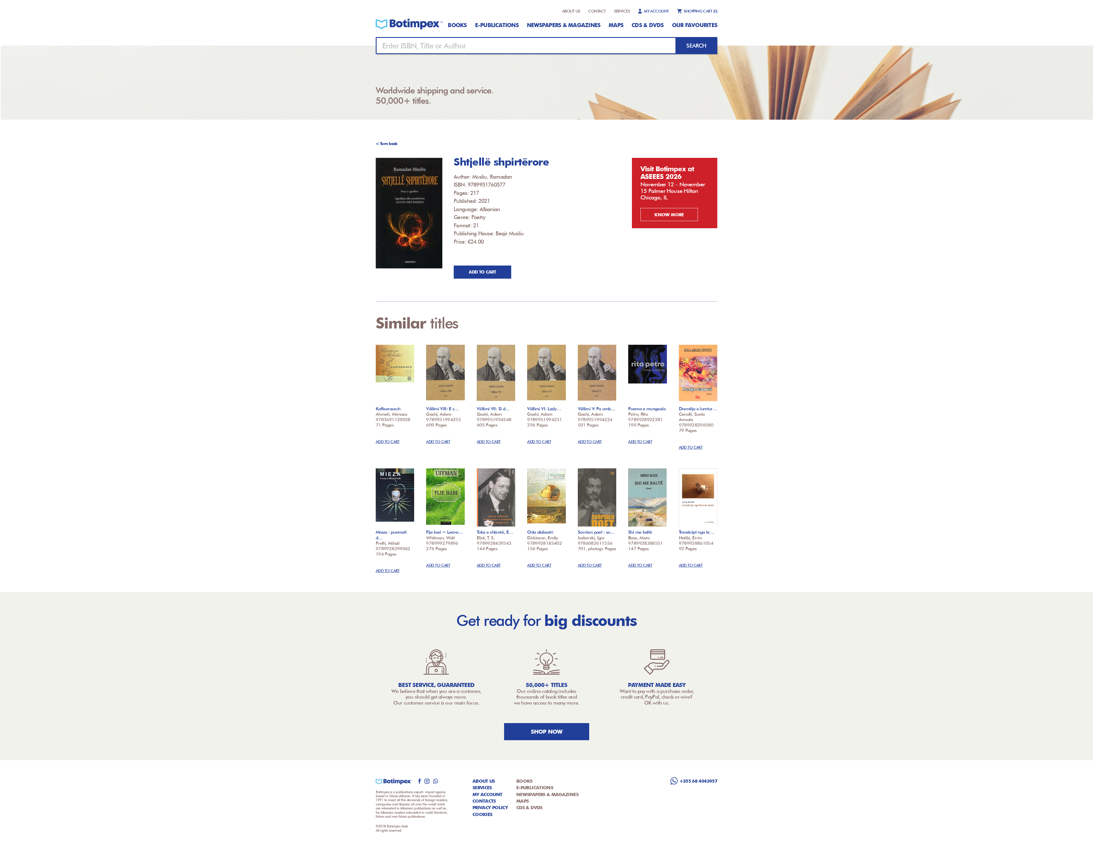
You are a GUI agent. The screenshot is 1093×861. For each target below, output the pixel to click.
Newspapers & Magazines (563, 25)
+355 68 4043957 (698, 781)
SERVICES (622, 11)
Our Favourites (694, 25)
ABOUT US (571, 11)
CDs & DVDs (647, 25)
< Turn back (387, 143)
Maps (616, 25)
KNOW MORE (669, 214)
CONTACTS (484, 801)
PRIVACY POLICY (490, 807)
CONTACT (596, 11)
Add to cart (482, 272)
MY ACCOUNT (656, 11)
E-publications (497, 25)
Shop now (546, 731)
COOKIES (482, 814)
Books (457, 25)
